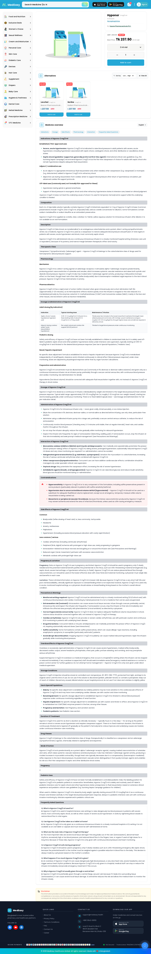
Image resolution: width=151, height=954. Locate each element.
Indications (45, 132)
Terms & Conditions (51, 922)
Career (46, 933)
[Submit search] (85, 4)
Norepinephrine (113, 21)
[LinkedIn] (21, 927)
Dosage (55, 132)
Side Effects (66, 132)
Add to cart (125, 62)
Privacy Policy (49, 918)
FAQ (45, 926)
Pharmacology (78, 132)
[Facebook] (10, 927)
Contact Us (48, 929)
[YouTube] (15, 927)
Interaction (91, 132)
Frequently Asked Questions (108, 132)
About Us (47, 915)
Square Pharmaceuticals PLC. (120, 26)
